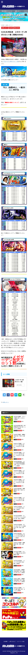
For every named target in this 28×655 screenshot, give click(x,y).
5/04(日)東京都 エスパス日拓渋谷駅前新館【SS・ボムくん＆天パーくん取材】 (19, 463)
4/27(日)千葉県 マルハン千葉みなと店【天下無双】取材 (20, 553)
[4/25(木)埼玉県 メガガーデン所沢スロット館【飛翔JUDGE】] (16, 394)
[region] (14, 16)
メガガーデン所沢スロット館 (10, 61)
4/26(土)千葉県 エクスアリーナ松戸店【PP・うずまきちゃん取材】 (19, 445)
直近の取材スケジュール (7, 11)
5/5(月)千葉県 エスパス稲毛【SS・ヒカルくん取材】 (19, 418)
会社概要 (5, 641)
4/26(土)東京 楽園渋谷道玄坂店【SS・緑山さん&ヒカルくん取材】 (19, 580)
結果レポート (18, 11)
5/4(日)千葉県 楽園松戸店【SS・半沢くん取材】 (19, 436)
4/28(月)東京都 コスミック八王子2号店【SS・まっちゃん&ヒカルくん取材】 (19, 536)
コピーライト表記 (20, 641)
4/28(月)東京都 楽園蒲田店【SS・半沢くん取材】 (19, 490)
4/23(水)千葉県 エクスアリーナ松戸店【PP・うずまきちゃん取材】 (19, 481)
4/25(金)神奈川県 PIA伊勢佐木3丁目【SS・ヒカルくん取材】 (20, 427)
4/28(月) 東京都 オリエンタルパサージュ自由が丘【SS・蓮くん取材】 (20, 526)
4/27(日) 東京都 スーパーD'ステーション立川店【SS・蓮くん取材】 (20, 517)
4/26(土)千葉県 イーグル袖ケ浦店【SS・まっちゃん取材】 (19, 589)
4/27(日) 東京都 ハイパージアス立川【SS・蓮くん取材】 (19, 562)
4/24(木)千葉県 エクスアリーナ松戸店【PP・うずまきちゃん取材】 (19, 472)
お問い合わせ (12, 641)
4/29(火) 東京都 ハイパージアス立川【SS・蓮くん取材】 (19, 508)
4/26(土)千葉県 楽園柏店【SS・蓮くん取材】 (19, 544)
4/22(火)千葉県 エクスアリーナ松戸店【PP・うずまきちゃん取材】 (19, 499)
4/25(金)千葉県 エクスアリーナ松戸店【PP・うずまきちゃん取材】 (19, 454)
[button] (14, 16)
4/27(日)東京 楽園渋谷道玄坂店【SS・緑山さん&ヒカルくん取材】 (19, 571)
